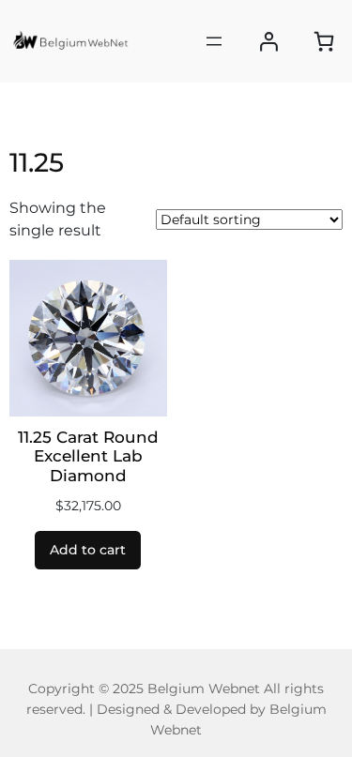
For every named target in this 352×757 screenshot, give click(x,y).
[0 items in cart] (324, 41)
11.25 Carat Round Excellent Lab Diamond (88, 456)
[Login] (269, 41)
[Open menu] (214, 41)
